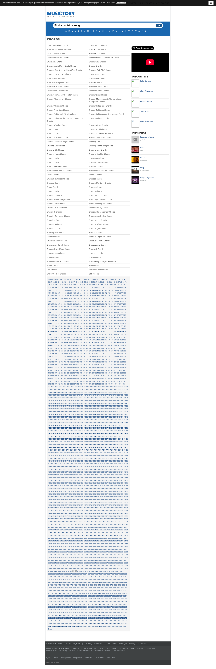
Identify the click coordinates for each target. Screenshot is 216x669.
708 (62, 354)
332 (59, 312)
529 (49, 334)
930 (52, 378)
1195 (98, 411)
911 (71, 376)
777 (121, 359)
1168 (70, 409)
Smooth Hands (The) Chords (58, 199)
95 (103, 285)
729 (49, 356)
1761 (122, 489)
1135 (98, 403)
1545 (58, 461)
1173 (90, 409)
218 (93, 299)
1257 (106, 420)
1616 (102, 469)
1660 (118, 475)
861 (71, 370)
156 (55, 293)
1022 (126, 387)
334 (65, 312)
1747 (66, 489)
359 (65, 315)
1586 (62, 466)
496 (102, 329)
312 (74, 310)
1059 (114, 392)
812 (74, 365)
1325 (58, 431)
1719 (114, 483)
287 (74, 307)
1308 (70, 428)
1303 (50, 428)
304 (49, 310)
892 (90, 373)
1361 (122, 433)
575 (115, 337)
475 (115, 326)
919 (96, 376)
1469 (74, 450)
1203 (50, 414)
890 (84, 373)
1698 (110, 480)
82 (74, 285)
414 (81, 321)
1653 (90, 475)
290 (84, 307)
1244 (54, 420)
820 (99, 365)
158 (62, 293)
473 (109, 326)
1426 (62, 444)
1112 (86, 400)
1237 (106, 417)
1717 (106, 483)
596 (102, 340)
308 (62, 310)
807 (59, 365)
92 (96, 285)
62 (107, 282)
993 (93, 384)
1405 (58, 442)
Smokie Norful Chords (98, 129)
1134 (94, 403)
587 (74, 340)
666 (87, 348)
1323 (50, 431)
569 (96, 337)
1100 (118, 398)
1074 (94, 395)
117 (90, 287)
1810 (78, 497)
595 (99, 340)
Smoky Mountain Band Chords (59, 170)
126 (118, 287)
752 (121, 356)
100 (115, 285)
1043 (50, 392)
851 (118, 367)
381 (55, 318)
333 (62, 312)
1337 (106, 431)
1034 (94, 389)
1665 (58, 477)
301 (118, 307)
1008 (70, 387)
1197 (106, 411)
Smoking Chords (95, 141)
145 (99, 290)
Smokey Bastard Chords (99, 90)
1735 (98, 486)
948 (109, 378)
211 (71, 299)
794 (96, 362)
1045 (58, 392)
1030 (78, 389)
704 (49, 354)
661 (71, 348)
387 (74, 318)
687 (74, 351)
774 (112, 359)
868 (93, 370)
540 (84, 334)
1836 (102, 500)
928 (124, 376)
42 (63, 282)
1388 (70, 439)
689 (81, 351)
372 (105, 315)
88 (87, 285)
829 (49, 367)
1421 (122, 442)
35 (126, 279)
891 (87, 373)
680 (52, 351)
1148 (70, 406)
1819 (114, 497)
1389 (74, 439)
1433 (90, 444)
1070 (78, 395)
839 (81, 367)
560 (68, 337)
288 (77, 307)
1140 (118, 403)
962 (74, 381)
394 (96, 318)
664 (81, 348)
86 (83, 285)
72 (51, 285)
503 (124, 329)
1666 (62, 477)
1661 (122, 475)
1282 (126, 422)
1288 (70, 425)
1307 (66, 428)
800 (115, 362)
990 (84, 384)
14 (79, 279)
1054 (94, 392)
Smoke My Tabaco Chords (57, 45)
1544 (54, 461)
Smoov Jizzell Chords (55, 232)
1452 (86, 447)
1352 (86, 433)
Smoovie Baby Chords (56, 253)
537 (74, 334)
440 (84, 323)
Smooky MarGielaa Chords (100, 183)
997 (105, 384)
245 (99, 301)
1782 (126, 491)
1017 (106, 387)
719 (96, 354)
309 (65, 310)
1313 (90, 428)
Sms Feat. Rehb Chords (98, 269)
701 (118, 351)
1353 (90, 433)
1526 (62, 458)
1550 (78, 461)
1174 (94, 409)
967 (90, 381)
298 (109, 307)
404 (49, 321)
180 (52, 296)
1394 (94, 439)
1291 (82, 425)
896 (102, 373)
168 (93, 293)
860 (68, 370)
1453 (90, 447)
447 (105, 323)
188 (77, 296)
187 (74, 296)
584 (65, 340)
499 (112, 329)
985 (68, 384)
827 (121, 365)
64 (112, 282)
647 (105, 345)
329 (49, 312)
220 (99, 299)
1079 (114, 395)
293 (93, 307)
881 (55, 373)
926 (118, 376)
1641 (122, 472)
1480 (118, 450)
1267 (66, 422)
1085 (58, 398)
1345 (58, 433)
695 (99, 351)
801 (118, 362)
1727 (66, 486)
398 (109, 318)
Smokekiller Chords (54, 62)
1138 (110, 403)
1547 (66, 461)
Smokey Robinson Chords (99, 110)
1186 (62, 411)
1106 (62, 400)
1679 (114, 477)
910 (68, 376)
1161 (122, 406)
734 (65, 356)
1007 (66, 387)
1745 (58, 489)
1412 (86, 442)
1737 (106, 486)
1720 (118, 483)
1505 (58, 455)
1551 (82, 461)
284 (65, 307)
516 (87, 332)
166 (87, 293)
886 (71, 373)
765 (84, 359)
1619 (114, 469)
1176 (102, 409)
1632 (86, 472)
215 (84, 299)
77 (63, 285)
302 (121, 307)
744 (96, 356)
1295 (98, 425)
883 (62, 373)
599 (112, 340)
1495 (98, 453)
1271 (82, 422)
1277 (106, 422)
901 (118, 373)
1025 (58, 389)
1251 (82, 420)
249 (112, 301)
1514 (94, 455)
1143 (50, 406)
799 (112, 362)
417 (90, 321)
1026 (62, 389)
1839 (114, 500)
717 (90, 354)
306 (55, 310)
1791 (82, 494)
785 (68, 362)
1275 (98, 422)
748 (109, 356)
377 (121, 315)
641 (87, 345)
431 (55, 323)
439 (81, 323)
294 (96, 307)
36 (49, 282)
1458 (110, 447)
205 (52, 299)
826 (118, 365)
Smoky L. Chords (96, 166)
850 (115, 367)
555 (52, 337)
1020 (118, 387)
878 (124, 370)
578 (124, 337)
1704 (54, 483)
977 (121, 381)
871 (102, 370)
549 (112, 334)
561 (71, 337)
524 (112, 332)
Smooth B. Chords (54, 195)
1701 (122, 480)
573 (109, 337)
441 (87, 323)
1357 (106, 433)
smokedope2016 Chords (57, 53)
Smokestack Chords (97, 78)
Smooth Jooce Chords (56, 203)
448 (109, 323)
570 (99, 337)
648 (109, 345)
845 (99, 367)
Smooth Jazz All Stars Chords (101, 199)
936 (71, 378)
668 (93, 348)
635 (68, 345)
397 (105, 318)
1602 (126, 466)
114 (81, 287)
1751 (82, 489)
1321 (122, 428)
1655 (98, 475)
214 (81, 299)
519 (96, 332)
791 (87, 362)
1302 (126, 425)
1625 (58, 472)
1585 (58, 466)
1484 (54, 453)
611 (71, 343)
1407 (66, 442)
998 (109, 384)
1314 (94, 428)
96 (105, 285)
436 (71, 323)
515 (84, 332)
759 (65, 359)
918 (93, 376)
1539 (114, 458)
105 (52, 287)
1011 (82, 387)
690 (84, 351)
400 (115, 318)
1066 (62, 395)
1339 (114, 431)
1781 (122, 491)
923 (109, 376)
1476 (102, 450)
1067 (66, 395)
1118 (110, 400)
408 (62, 321)
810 (68, 365)
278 (124, 304)
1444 (54, 447)
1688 (70, 480)
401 (118, 318)
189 (81, 296)
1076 (102, 395)
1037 (106, 389)
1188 (70, 411)
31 (117, 279)
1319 (114, 428)
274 (112, 304)
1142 (126, 403)
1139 (114, 403)
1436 (102, 444)
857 (59, 370)
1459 (114, 447)
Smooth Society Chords (98, 208)
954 (49, 381)
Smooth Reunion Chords (57, 208)
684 (65, 351)
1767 (66, 491)
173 (109, 293)
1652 (86, 475)
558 (62, 337)
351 (118, 312)
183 (62, 296)
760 (68, 359)
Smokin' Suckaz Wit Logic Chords (60, 141)
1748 (70, 489)
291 (87, 307)
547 (105, 334)
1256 (102, 420)
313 (77, 310)
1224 (54, 417)
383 (62, 318)
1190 (78, 411)
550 (115, 334)
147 (105, 290)
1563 (50, 464)
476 (118, 326)
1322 (126, 428)
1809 (74, 497)
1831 (82, 500)
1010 (78, 387)
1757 (106, 489)
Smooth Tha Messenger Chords (102, 212)
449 (112, 323)
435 (68, 323)
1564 (54, 464)
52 (85, 282)
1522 (126, 455)
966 (87, 381)
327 (121, 310)
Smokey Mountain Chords (57, 106)
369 (96, 315)
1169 (74, 409)
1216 (102, 414)
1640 (118, 472)
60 (103, 282)
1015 (98, 387)
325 (115, 310)
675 (115, 348)
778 (124, 359)
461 (71, 326)
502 (121, 329)
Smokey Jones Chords (98, 95)
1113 (90, 400)
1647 (66, 475)
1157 (106, 406)
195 (99, 296)
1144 (54, 406)
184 (65, 296)
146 (102, 290)
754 (49, 359)
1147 (66, 406)
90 (92, 285)
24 (102, 279)
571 (102, 337)
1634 (94, 472)
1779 (114, 491)
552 (121, 334)
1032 (86, 389)
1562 (126, 461)
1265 (58, 422)
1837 (106, 500)
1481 (122, 450)
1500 (118, 453)
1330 (78, 431)
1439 (114, 444)
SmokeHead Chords (97, 53)
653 (124, 345)
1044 (54, 392)
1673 (90, 477)
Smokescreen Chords (97, 74)
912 (74, 376)
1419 (114, 442)
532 (59, 334)
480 (52, 329)
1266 (62, 422)
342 (90, 312)
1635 (98, 472)
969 (96, 381)
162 (74, 293)
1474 (94, 450)
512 (74, 332)
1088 (70, 398)
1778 (110, 491)
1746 (62, 489)
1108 (70, 400)
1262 (126, 420)
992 (90, 384)
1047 (66, 392)
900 (115, 373)
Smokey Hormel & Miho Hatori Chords (62, 95)
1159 (114, 406)
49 (78, 282)
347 (105, 312)
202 (121, 296)
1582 (126, 464)
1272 (86, 422)
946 (102, 378)
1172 (86, 409)
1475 (98, 450)
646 (102, 345)
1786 (62, 494)
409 (65, 321)
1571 (82, 464)
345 (99, 312)
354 (49, 315)
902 (121, 373)
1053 (90, 392)
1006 (62, 387)
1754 (94, 489)
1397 (106, 439)
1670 (78, 477)
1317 (106, 428)
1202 (126, 411)
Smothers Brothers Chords (58, 261)
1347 (66, 433)
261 (71, 304)
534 (65, 334)
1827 (66, 500)
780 (52, 362)
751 (118, 356)
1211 (82, 414)
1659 (114, 475)
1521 (122, 455)
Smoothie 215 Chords (98, 220)
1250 (78, 420)
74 (56, 285)
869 (96, 370)
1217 (106, 414)
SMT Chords (94, 274)
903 (124, 373)
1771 (82, 491)
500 (115, 329)
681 (55, 351)
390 (84, 318)
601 (118, 340)
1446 (62, 447)
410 (68, 321)
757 (59, 359)
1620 (118, 469)
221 (102, 299)
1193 (90, 411)
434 (65, 323)
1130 (78, 403)
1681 (122, 477)
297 (105, 307)
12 (75, 279)
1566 (62, 464)
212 (74, 299)
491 (87, 329)
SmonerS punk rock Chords (58, 179)
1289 (74, 425)
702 (121, 351)
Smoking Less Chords (98, 150)
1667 (66, 477)
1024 (54, 389)
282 (59, 307)
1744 (54, 489)
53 (87, 282)
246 (102, 301)
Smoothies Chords (54, 224)
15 (81, 279)
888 (77, 373)
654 (49, 348)
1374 (94, 436)
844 (96, 367)
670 (99, 348)
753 (124, 356)
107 (59, 287)
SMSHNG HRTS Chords (56, 274)
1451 (82, 447)
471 (102, 326)
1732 (86, 486)
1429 (74, 444)
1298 (110, 425)
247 (105, 301)
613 (77, 343)
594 (96, 340)
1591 (82, 466)
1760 (118, 489)
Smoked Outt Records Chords (59, 49)
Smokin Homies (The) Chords (101, 133)
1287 (66, 425)
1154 (94, 406)
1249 (74, 420)
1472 (86, 450)
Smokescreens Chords (56, 78)
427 (121, 321)
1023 (50, 389)
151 (118, 290)
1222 (126, 414)
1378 (110, 436)
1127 (66, 403)
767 (90, 359)
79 (67, 285)
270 (99, 304)
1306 (62, 428)
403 (124, 318)
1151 (82, 406)
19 (90, 279)
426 (118, 321)
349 (112, 312)
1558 (110, 461)
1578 (110, 464)
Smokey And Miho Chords (57, 90)
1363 (50, 436)
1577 (106, 464)
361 (71, 315)
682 (59, 351)
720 (99, 354)
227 (121, 299)
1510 (78, 455)
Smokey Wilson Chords (98, 125)
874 (112, 370)
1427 (66, 444)
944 (96, 378)
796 (102, 362)
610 (68, 343)
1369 (74, 436)
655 (52, 348)
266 (87, 304)
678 (124, 348)
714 (81, 354)
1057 (106, 392)
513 (77, 332)
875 (115, 370)
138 (77, 290)
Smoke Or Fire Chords (98, 45)
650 (115, 345)
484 (65, 329)
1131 (82, 403)
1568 (70, 464)
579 (49, 340)
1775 (98, 491)
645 (99, 345)
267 (90, 304)
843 (93, 367)
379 (49, 318)
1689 (74, 480)
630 (52, 345)
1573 (90, 464)
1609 (74, 469)
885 (68, 373)
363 (77, 315)
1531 (82, 458)
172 (105, 293)
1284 (54, 425)
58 (99, 282)
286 (71, 307)
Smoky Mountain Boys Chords (101, 170)
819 (96, 365)
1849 (74, 502)
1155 (98, 406)
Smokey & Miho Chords (98, 86)
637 (74, 345)
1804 (54, 497)
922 (105, 376)
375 (115, 315)
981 (55, 384)
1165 (58, 409)
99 (112, 285)
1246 (62, 420)
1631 (82, 472)
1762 (126, 489)
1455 (98, 447)
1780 (118, 491)
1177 (106, 409)
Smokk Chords (53, 158)
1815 (98, 497)
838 (77, 367)
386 (71, 318)
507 (59, 332)
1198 (110, 411)
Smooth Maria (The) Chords (100, 203)
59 (101, 282)
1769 (74, 491)
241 (87, 301)
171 (102, 293)
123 (109, 287)
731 (55, 356)
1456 (102, 447)
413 (77, 321)
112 (74, 287)
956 (55, 381)
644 (96, 345)
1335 (98, 431)
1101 (122, 398)
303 (124, 307)
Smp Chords (94, 265)
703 (124, 351)
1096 (102, 398)
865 (84, 370)
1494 (94, 453)
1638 (110, 472)
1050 (78, 392)
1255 (98, 420)
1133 (90, 403)
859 (65, 370)
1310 (78, 428)
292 (90, 307)
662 (74, 348)
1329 (74, 431)
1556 (102, 461)
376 (118, 315)
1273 (90, 422)
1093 (90, 398)
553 (124, 334)
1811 (82, 497)
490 (84, 329)
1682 (126, 477)
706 (55, 354)
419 (96, 321)
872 (105, 370)
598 (109, 340)
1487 (66, 453)
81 (71, 285)
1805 (58, 497)
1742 (126, 486)
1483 (50, 453)
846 (102, 367)
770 (99, 359)
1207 (66, 414)
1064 (54, 395)
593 (93, 340)
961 (71, 381)
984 (65, 384)
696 (102, 351)
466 (87, 326)
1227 (66, 417)
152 (121, 290)
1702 (126, 480)
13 (77, 279)
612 (74, 343)
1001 (119, 384)
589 (81, 340)
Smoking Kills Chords (55, 150)
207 (59, 299)
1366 (62, 436)
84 (78, 285)
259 (65, 304)
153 (124, 290)
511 (71, 332)
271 (102, 304)
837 (74, 367)
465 (84, 326)
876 (118, 370)
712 (74, 354)
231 (55, 301)
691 (87, 351)
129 (49, 290)
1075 (98, 395)
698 (109, 351)
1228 (70, 417)
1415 (98, 442)
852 (121, 367)
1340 (118, 431)
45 (69, 282)
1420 (118, 442)
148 (109, 290)
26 (106, 279)
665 (84, 348)
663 (77, 348)
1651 (82, 475)
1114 (94, 400)
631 (55, 345)
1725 (58, 486)
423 (109, 321)
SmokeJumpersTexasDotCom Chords (104, 57)
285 (68, 307)
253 (124, 301)
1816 (102, 497)
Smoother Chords (54, 220)
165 (84, 293)
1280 (118, 422)
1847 (66, 502)
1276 (102, 422)
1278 (110, 422)
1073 (90, 395)
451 (118, 323)
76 (60, 285)
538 (77, 334)
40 (58, 282)
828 (124, 365)
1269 (74, 422)
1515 (98, 455)
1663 (50, 477)
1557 (106, 461)
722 (105, 354)
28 (111, 279)
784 (65, 362)
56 (94, 282)
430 (52, 323)
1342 (126, 431)
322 (105, 310)
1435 (98, 444)
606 (55, 343)
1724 (54, 486)
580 (52, 340)
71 (49, 285)
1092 (86, 398)
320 (99, 310)
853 (124, 367)
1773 (90, 491)
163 (77, 293)
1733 (90, 486)
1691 (82, 480)
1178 (110, 409)
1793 (90, 494)
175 (115, 293)
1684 (54, 480)
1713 (90, 483)
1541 (122, 458)
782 (59, 362)
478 (124, 326)
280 (52, 307)
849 (112, 367)
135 (68, 290)
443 (93, 323)
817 (90, 365)
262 (74, 304)
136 (71, 290)
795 (99, 362)
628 (124, 343)
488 (77, 329)
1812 (86, 497)
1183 (50, 411)
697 (105, 351)
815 (84, 365)
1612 (86, 469)
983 (62, 384)
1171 (82, 409)
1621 (122, 469)
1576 (102, 464)
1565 (58, 464)
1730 (78, 486)
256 (55, 304)
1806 (62, 497)
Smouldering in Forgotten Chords (102, 261)
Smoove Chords (53, 236)
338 (77, 312)
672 (105, 348)
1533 (90, 458)
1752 (86, 489)
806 (55, 365)
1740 (118, 486)
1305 (58, 428)
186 (71, 296)
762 (74, 359)
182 (59, 296)
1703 (50, 483)
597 (105, 340)
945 (99, 378)
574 (112, 337)
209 (65, 299)
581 (55, 340)
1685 (58, 480)
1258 (110, 420)
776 (118, 359)
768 (93, 359)
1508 (70, 455)
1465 (58, 450)
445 (99, 323)
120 (99, 287)
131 (55, 290)
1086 (62, 398)
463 (77, 326)
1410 (78, 442)
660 (68, 348)
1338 (110, 431)
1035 (98, 389)
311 (71, 310)
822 (105, 365)
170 (99, 293)
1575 (98, 464)
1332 (86, 431)
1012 (86, 387)
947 (105, 378)
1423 (50, 444)
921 (102, 376)
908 (62, 376)
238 (77, 301)
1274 (94, 422)
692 (90, 351)
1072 (86, 395)
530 (52, 334)
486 (71, 329)
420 (99, 321)
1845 (58, 502)
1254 (94, 420)
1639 (114, 472)
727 (121, 354)
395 (99, 318)
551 (118, 334)
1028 (70, 389)
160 (68, 293)
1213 (90, 414)
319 (96, 310)
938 (77, 378)
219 (96, 299)
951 (118, 378)
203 (124, 296)
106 (55, 287)
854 (49, 370)
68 (121, 282)
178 (124, 293)
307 (59, 310)
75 (58, 285)
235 (68, 301)
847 (105, 367)
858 (62, 370)
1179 (114, 409)
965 (84, 381)
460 (68, 326)
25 (104, 279)
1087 (66, 398)
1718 (110, 483)
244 (96, 301)
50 (81, 282)
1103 (50, 400)
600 (115, 340)
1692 (86, 480)
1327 (66, 431)
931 (55, 378)
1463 (50, 450)
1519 (114, 455)
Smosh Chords (95, 257)
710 (68, 354)
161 (71, 293)
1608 (70, 469)
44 (67, 282)
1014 (94, 387)
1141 (122, 403)
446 (102, 323)
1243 (50, 420)
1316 (102, 428)
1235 (98, 417)
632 (59, 345)
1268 (70, 422)
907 (59, 376)
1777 (106, 491)
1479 (114, 450)
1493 (90, 453)
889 (81, 373)
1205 (58, 414)
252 (121, 301)
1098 (110, 398)
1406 (62, 442)
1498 (110, 453)
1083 (50, 398)
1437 (106, 444)
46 (71, 282)
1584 (54, 466)
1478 (110, 450)
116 (87, 287)
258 (62, 304)
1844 (54, 502)
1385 (58, 439)
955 (52, 381)
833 (62, 367)
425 (115, 321)
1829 (74, 500)
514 (81, 332)
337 (74, 312)
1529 (74, 458)
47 (74, 282)
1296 (102, 425)
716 (87, 354)
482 (59, 329)
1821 (122, 497)
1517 (106, 455)
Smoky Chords (53, 162)
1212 (86, 414)
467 (90, 326)
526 (118, 332)
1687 (66, 480)
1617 (106, 469)
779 (49, 362)
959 (65, 381)
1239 (114, 417)
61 (105, 282)
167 (90, 293)
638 (77, 345)
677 (121, 348)
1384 (54, 439)
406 (55, 321)
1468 (70, 450)
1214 (94, 414)
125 (115, 287)
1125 (58, 403)
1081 (122, 395)
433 (62, 323)
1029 (74, 389)
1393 (90, 439)
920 (99, 376)
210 (68, 299)
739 (81, 356)
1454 (94, 447)
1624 (54, 472)
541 (87, 334)
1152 (86, 406)
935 (68, 378)
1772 (86, 491)
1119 (114, 400)
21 (95, 279)
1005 (58, 387)
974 (112, 381)
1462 (126, 447)
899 (112, 373)
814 (81, 365)
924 (112, 376)
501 (118, 329)
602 (121, 340)
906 (55, 376)
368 (93, 315)
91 (94, 285)
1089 (74, 398)
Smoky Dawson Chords (98, 162)
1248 (70, 420)
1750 (78, 489)
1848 (70, 502)
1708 (70, 483)
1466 (62, 450)
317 (90, 310)
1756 (102, 489)
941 (87, 378)
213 (77, 299)
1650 (78, 475)
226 (118, 299)
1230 (78, 417)
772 (105, 359)
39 (56, 282)
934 (65, 378)
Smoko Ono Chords (97, 158)
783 (62, 362)
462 (74, 326)
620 (99, 343)
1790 (78, 494)
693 (93, 351)
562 (74, 337)
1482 (126, 450)
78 (65, 285)
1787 (66, 494)
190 (84, 296)
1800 (118, 494)
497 (105, 329)
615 (84, 343)
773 (109, 359)
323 (109, 310)
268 (93, 304)
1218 (110, 414)
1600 (118, 466)
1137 (106, 403)
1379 (114, 436)
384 (65, 318)
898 (109, 373)
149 (112, 290)
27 (108, 279)
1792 (86, 494)
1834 (94, 500)
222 (105, 299)
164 (81, 293)
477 (121, 326)
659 (65, 348)
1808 (70, 497)
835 (68, 367)
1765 (58, 491)
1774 (94, 491)
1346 (62, 433)
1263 (50, 422)
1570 (78, 464)
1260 (118, 420)
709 (65, 354)
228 (124, 299)
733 (62, 356)
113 (77, 287)
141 (87, 290)
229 (49, 301)
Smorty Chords (53, 257)
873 (109, 370)
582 (59, 340)
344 (96, 312)
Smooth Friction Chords (98, 195)
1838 (110, 500)
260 (68, 304)
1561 (122, 461)
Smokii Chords (53, 133)
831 (55, 367)
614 (81, 343)
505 (52, 332)
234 (65, 301)
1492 (86, 453)
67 (119, 282)
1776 (102, 491)
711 (71, 354)
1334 (94, 431)
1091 (82, 398)
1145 (58, 406)
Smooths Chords (54, 228)
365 (84, 315)
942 (90, 378)
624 (112, 343)
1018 (110, 387)
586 (71, 340)
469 (96, 326)
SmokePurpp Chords (97, 62)
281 (55, 307)
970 (99, 381)
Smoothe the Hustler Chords (100, 216)
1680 (118, 477)
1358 (110, 433)
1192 (86, 411)
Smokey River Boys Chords (58, 110)
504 (49, 332)
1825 (58, 500)
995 (99, 384)
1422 (126, 442)
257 (59, 304)
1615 (98, 469)
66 (117, 282)
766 (87, 359)
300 (115, 307)
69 (123, 282)
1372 (86, 436)
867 (90, 370)
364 (81, 315)
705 (52, 354)
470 (99, 326)
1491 (82, 453)
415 (84, 321)
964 (81, 381)
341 (87, 312)
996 (102, 384)
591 (87, 340)
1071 (82, 395)
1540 (118, 458)
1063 (50, 395)
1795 (98, 494)
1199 (114, 411)
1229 (74, 417)
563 (77, 337)
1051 (82, 392)
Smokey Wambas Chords (57, 125)
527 (121, 332)
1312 (86, 428)
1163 (50, 409)
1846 (62, 502)
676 (118, 348)
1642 (126, 472)
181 (55, 296)
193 (93, 296)
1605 (58, 469)
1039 (114, 389)
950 (115, 378)
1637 (106, 472)
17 (86, 279)
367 (90, 315)
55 (92, 282)
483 (62, 329)
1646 (62, 475)
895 (99, 373)
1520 (118, 455)
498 (109, 329)
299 (112, 307)
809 (65, 365)
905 (52, 376)
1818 (110, 497)
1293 (90, 425)
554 (49, 337)
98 (110, 285)
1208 (70, 414)
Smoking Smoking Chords (99, 154)
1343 (50, 433)
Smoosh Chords (95, 187)
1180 (118, 409)
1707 (66, 483)
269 (96, 304)
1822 (126, 497)
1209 (74, 414)
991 (87, 384)
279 (49, 307)
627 (121, 343)
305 (52, 310)
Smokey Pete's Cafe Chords (100, 106)
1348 (70, 433)
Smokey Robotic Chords (99, 118)
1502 (126, 453)
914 (81, 376)
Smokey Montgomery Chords (59, 99)
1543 (50, 461)
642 (90, 345)
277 (121, 304)
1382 (126, 436)
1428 (70, 444)
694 (96, 351)
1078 (110, 395)
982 (59, 384)
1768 (70, 491)
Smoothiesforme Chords (99, 224)
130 (52, 290)
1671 (82, 477)
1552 (86, 461)
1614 (94, 469)
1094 (94, 398)
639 (81, 345)
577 (121, 337)
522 (105, 332)
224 (112, 299)
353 (124, 312)
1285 (58, 425)
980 (52, 384)
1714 (94, 483)
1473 (90, 450)
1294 (94, 425)
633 (62, 345)
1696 (102, 480)
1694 (94, 480)
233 (62, 301)
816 (87, 365)
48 (76, 282)
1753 (90, 489)
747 (105, 356)
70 (125, 282)
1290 (78, 425)
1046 (62, 392)
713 (77, 354)
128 (124, 287)
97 (107, 285)
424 (112, 321)
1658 (110, 475)
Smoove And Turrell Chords (58, 245)
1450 (78, 447)
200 (115, 296)
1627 (66, 472)
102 (121, 285)
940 (84, 378)
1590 (78, 466)
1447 (66, 447)
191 (87, 296)
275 (115, 304)
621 (102, 343)
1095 (98, 398)
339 (81, 312)
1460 (118, 447)
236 (71, 301)
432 (59, 323)
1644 (54, 475)
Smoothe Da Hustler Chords (58, 216)
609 (65, 343)
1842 (126, 500)
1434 (94, 444)
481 (55, 329)
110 (68, 287)
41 (60, 282)
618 (93, 343)
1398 (110, 439)
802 (121, 362)
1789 (74, 494)
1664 (54, 477)
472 (105, 326)
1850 (78, 502)
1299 (114, 425)
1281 (122, 422)
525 (115, 332)
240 (84, 301)
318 (93, 310)
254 (49, 304)
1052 (86, 392)
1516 (102, 455)
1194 (94, 411)
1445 (58, 447)
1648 (70, 475)
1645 (58, 475)
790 (84, 362)
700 (115, 351)
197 (105, 296)
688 (77, 351)
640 (84, 345)
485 (68, 329)
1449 (74, 447)
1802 (126, 494)
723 (109, 354)
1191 (82, 411)
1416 (102, 442)
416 (87, 321)
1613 (90, 469)
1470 (78, 450)
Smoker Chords (95, 66)
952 (121, 378)
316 (87, 310)
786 (71, 362)
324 (112, 310)
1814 (94, 497)
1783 (50, 494)
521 (102, 332)
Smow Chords (52, 265)
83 (76, 285)
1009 (74, 387)
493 (93, 329)
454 (49, 326)
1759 (114, 489)
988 (77, 384)
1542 (126, 458)
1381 (122, 436)
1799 (114, 494)
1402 (126, 439)
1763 (50, 491)
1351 (82, 433)
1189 (74, 411)
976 (118, 381)
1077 (106, 395)
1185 (58, 411)
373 (109, 315)
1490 (78, 453)
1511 (82, 455)
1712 (86, 483)
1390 (78, 439)
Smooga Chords (95, 179)
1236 (102, 417)
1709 (74, 483)
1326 (62, 431)
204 (49, 299)
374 (112, 315)
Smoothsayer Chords (97, 228)
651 (118, 345)
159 (65, 293)
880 (52, 373)
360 (68, 315)
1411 (82, 442)
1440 (118, 444)
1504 (54, 455)
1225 (58, 417)
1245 (58, 420)
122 (105, 287)
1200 (118, 411)
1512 (86, 455)
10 (70, 279)
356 (55, 315)
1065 (58, 395)
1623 (50, 472)
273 (109, 304)
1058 (110, 392)
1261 (122, 420)
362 (74, 315)
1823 (50, 500)
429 (49, 323)
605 (52, 343)
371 (102, 315)
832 (59, 367)
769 (96, 359)
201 (118, 296)
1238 (110, 417)
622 (105, 343)
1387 (66, 439)
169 (96, 293)
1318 (110, 428)
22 (97, 279)
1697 (106, 480)
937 (74, 378)
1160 (118, 406)
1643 (50, 475)
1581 (122, 464)
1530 (78, 458)
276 (118, 304)
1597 (106, 466)
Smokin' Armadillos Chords (58, 137)
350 (115, 312)
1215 (98, 414)
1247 (66, 420)
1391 (82, 439)
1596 (102, 466)
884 (65, 373)
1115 (98, 400)
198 (109, 296)
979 (49, 384)
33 (122, 279)
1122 (126, 400)
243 (93, 301)
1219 (114, 414)
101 (118, 285)
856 (55, 370)
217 (90, 299)
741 (87, 356)
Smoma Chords (95, 174)
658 (62, 348)
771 (102, 359)
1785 (58, 494)
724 (112, 354)
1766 (62, 491)
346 (102, 312)
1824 (54, 500)
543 (93, 334)
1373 (90, 436)
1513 (90, 455)
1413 (90, 442)
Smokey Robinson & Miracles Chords (62, 114)
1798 (110, 494)
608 (62, 343)
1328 (70, 431)
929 (49, 378)
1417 (106, 442)
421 (102, 321)
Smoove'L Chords (96, 249)
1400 (118, 439)
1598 (110, 466)
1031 (82, 389)
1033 (90, 389)
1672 (86, 477)
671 (102, 348)
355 (52, 315)
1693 (90, 480)
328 (124, 310)
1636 (102, 472)
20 (93, 279)
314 (81, 310)
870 (99, 370)
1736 (102, 486)
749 (112, 356)
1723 (50, 486)
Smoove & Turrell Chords (99, 241)
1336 (102, 431)
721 (102, 354)
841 (87, 367)
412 (74, 321)
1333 (90, 431)
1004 (54, 387)
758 (62, 359)
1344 (54, 433)
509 (65, 332)
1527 (66, 458)
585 (68, 340)
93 (99, 285)
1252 (86, 420)
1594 (94, 466)
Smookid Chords (53, 183)
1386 (62, 439)
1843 (50, 502)
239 (81, 301)
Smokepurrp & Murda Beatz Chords (61, 66)
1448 (70, 447)
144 (96, 290)
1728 (70, 486)
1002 (123, 384)
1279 (114, 422)
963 (77, 381)
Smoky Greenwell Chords (57, 166)
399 (112, 318)
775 (115, 359)
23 (99, 279)
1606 (62, 469)
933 (62, 378)
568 (93, 337)
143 (93, 290)
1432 (86, 444)
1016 (102, 387)
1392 (86, 439)
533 (62, 334)
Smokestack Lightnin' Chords (58, 82)
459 (65, 326)
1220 (118, 414)
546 (102, 334)
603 (124, 340)
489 (81, 329)
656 (55, 348)
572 (105, 337)
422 (105, 321)
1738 (110, 486)
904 (49, 376)
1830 (78, 500)
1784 (54, 494)
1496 (102, 453)
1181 (122, 409)
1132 (86, 403)
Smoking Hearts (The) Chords (101, 146)
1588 (70, 466)
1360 (118, 433)
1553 (90, 461)
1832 (86, 500)
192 (90, 296)
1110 (78, 400)
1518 (110, 455)
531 (55, 334)
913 (77, 376)
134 (65, 290)
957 (59, 381)
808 (62, 365)
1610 (78, 469)
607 (59, 343)
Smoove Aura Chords (97, 245)
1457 (106, 447)
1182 (126, 409)
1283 (50, 425)
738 (77, 356)
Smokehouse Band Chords (58, 57)
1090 (78, 398)
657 (59, 348)
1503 (50, 455)
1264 (54, 422)
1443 (50, 447)
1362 (126, 433)
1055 (98, 392)
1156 (102, 406)
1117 (106, 400)
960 (68, 381)
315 (84, 310)
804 (49, 365)
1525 (58, 458)
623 (109, 343)
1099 (114, 398)
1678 (110, 477)
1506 (62, 455)
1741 (122, 486)
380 (52, 318)
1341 (122, 431)
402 (121, 318)
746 (102, 356)
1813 (90, 497)
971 (102, 381)
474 (112, 326)
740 (84, 356)
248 (109, 301)
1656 (102, 475)
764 (81, 359)
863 (77, 370)
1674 (94, 477)
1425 (58, 444)
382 (59, 318)
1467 (66, 450)
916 (87, 376)
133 (62, 290)
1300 (118, 425)
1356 (102, 433)
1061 (122, 392)
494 (96, 329)
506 (55, 332)
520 (99, 332)
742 (90, 356)
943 (93, 378)
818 (93, 365)
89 (89, 285)
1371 (82, 436)
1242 (126, 417)
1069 (74, 395)
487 (74, 329)
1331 (82, 431)
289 (81, 307)
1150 (78, 406)
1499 (114, 453)
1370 (78, 436)
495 (99, 329)
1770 (78, 491)
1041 (122, 389)
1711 (82, 483)
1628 (70, 472)
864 (81, 370)
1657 (106, 475)
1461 (122, 447)
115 (84, 287)
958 (62, 381)
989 (81, 384)
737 (74, 356)
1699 (114, 480)
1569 (74, 464)
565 (84, 337)
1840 (118, 500)
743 (93, 356)
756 (55, 359)
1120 (118, 400)
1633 (90, 472)
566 (87, 337)
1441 (122, 444)
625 (115, 343)
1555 (98, 461)
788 (77, 362)
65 (114, 282)
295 (99, 307)
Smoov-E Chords (96, 232)
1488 (70, 453)
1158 (110, 406)
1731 (82, 486)
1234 (94, 417)
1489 (74, 453)
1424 (54, 444)
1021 (122, 387)
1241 (122, 417)
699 (112, 351)
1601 (122, 466)
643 (93, 345)
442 (90, 323)
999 (112, 384)
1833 (90, 500)
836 (71, 367)
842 (90, 367)
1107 (66, 400)
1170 (78, 409)
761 (71, 359)
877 (121, 370)
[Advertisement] (123, 14)
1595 (98, 466)
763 (77, 359)
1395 (98, 439)
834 (65, 367)
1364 (54, 436)
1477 (106, 450)
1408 (70, 442)
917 (90, 376)
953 (124, 378)
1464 (54, 450)
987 (74, 384)
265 (84, 304)
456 (55, 326)
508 (62, 332)
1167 (66, 409)
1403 (50, 442)
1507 (66, 455)
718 (93, 354)
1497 (106, 453)
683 (62, 351)
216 (87, 299)
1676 (102, 477)
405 (52, 321)
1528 (70, 458)
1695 (98, 480)
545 (99, 334)
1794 (94, 494)
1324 (54, 431)
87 (85, 285)
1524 (54, 458)
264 (81, 304)
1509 (74, 455)
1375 (98, 436)
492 (90, 329)
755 (52, 359)
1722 (126, 483)
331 (55, 312)
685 (68, 351)
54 (89, 282)
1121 (122, 400)
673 (109, 348)
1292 (86, 425)
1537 (106, 458)
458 (62, 326)
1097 (106, 398)
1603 (50, 469)
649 (112, 345)
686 (71, 351)
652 (121, 345)
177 (121, 293)
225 (115, 299)
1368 (70, 436)
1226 (62, 417)
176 (118, 293)
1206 (62, 414)
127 (121, 287)
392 (90, 318)
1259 (114, 420)
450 (115, 323)
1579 (114, 464)
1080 (118, 395)
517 (90, 332)
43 (65, 282)
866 (87, 370)
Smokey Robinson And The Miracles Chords (106, 114)
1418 (110, 442)
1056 (102, 392)
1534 (94, 458)
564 (81, 337)
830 (52, 367)
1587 (66, 466)
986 (71, 384)
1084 (54, 398)
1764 (54, 491)
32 (120, 279)
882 (59, 373)
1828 (70, 500)
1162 (126, 406)
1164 (54, 409)
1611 (82, 469)
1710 (78, 483)
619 (96, 343)
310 (68, 310)
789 (81, 362)
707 (59, 354)
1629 (74, 472)
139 (81, 290)
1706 (62, 483)
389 (81, 318)
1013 (90, 387)
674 (112, 348)
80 (69, 285)
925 (115, 376)
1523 (50, 458)
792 (90, 362)
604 (49, 343)
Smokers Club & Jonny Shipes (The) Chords (64, 70)
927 (121, 376)
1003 (50, 387)
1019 (114, 387)
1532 (86, 458)
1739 (114, 486)
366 (87, 315)
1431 (82, 444)
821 (102, 365)
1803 (50, 497)
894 (96, 373)
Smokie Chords (53, 129)
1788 (70, 494)
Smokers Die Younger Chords (59, 74)
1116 (102, 400)
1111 (82, 400)
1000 (115, 384)
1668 (70, 477)
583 (62, 340)
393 (93, 318)
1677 (106, 477)
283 (62, 307)
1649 (74, 475)
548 (109, 334)
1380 (118, 436)
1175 (98, 409)
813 (77, 365)
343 (93, 312)
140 (84, 290)
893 (93, 373)
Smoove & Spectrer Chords (100, 236)
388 (77, 318)
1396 (102, 439)
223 (109, 299)
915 (84, 376)
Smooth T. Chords (54, 212)
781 (55, 362)
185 (68, 296)
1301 (122, 425)
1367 (66, 436)
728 (124, 354)
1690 (78, 480)
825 (115, 365)
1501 (122, 453)
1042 (126, 389)
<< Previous (52, 279)
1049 (74, 392)
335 (68, 312)
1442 (126, 444)
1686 (62, 480)
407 (59, 321)
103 (124, 285)
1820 (118, 497)
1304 (54, 428)
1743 (50, 489)
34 (124, 279)
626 (118, 343)
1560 (118, 461)
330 (52, 312)
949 (112, 378)
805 (52, 365)
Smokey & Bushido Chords (58, 86)
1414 (94, 442)
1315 (98, 428)
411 (71, 321)
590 (84, 340)
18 (88, 279)
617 (90, 343)
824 (112, 365)
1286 (62, 425)
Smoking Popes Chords (56, 154)
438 (77, 323)
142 (90, 290)
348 (109, 312)
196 (102, 296)
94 (101, 285)
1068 (70, 395)
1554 (94, 461)
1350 (78, 433)
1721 (122, 483)
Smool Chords (52, 187)
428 (124, 321)
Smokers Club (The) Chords (100, 70)
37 (51, 282)
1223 (50, 417)
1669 (74, 477)
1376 (102, 436)
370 (99, 315)
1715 (98, 483)
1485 (58, 453)
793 (93, 362)
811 (71, 365)
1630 (78, 472)
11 (72, 279)
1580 (118, 464)
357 (59, 315)
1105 (58, 400)
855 (52, 370)
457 (59, 326)
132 (59, 290)
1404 (54, 442)
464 (81, 326)
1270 (78, 422)
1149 (74, 406)
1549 (74, 461)
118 (93, 287)
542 (90, 334)
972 (105, 381)
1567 (66, 464)
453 (124, 323)
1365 (58, 436)
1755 (98, 489)
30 (115, 279)
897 (105, 373)
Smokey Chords (95, 82)
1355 (98, 433)
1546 (62, 461)
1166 (62, 409)
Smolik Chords (53, 174)
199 (112, 296)
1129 (74, 403)
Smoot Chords (53, 191)
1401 (122, 439)
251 (118, 301)
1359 (114, 433)
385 (68, 318)
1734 (94, 486)
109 (65, 287)
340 (84, 312)
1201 (122, 411)
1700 (118, 480)
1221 (122, 414)
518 (93, 332)
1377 (106, 436)
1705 (58, 483)
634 (65, 345)
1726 (62, 486)
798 (109, 362)
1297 (106, 425)
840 (84, 367)
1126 (62, 403)
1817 (106, 497)
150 (115, 290)
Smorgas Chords (96, 253)
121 (102, 287)
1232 (86, 417)
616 (87, 343)
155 (52, 293)
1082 (126, 395)
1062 (126, 392)
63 (110, 282)
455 (52, 326)
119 (96, 287)
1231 (82, 417)
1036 (102, 389)
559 (65, 337)
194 (96, 296)
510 (68, 332)
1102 (126, 398)
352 (121, 312)
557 (59, 337)
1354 (94, 433)
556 (55, 337)
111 (71, 287)
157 (59, 293)
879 (49, 373)
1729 (74, 486)
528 (124, 332)
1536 (102, 458)
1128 (70, 403)
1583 (50, 466)
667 (90, 348)
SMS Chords (52, 269)
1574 (94, 464)
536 (71, 334)
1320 (118, 428)
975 (115, 381)
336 (71, 312)
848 (109, 367)
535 (68, 334)
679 (49, 351)
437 (74, 323)
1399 (114, 439)
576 (118, 337)
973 (109, 381)
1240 (118, 417)
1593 (90, 466)
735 (68, 356)
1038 (110, 389)
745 (99, 356)
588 (77, 340)
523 (109, 332)
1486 (62, 453)
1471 (82, 450)
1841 (122, 500)
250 (115, 301)
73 (53, 285)
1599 (114, 466)
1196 (102, 411)
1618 (110, 469)
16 (84, 279)
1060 (118, 392)
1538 (110, 458)
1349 (74, 433)
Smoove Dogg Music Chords (58, 249)
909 (65, 376)
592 (90, 340)
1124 (54, 403)
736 (71, 356)
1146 (62, 406)
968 (93, 381)
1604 (54, 469)
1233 (90, 417)
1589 (74, 466)
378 (124, 315)
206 (55, 299)
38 (53, 282)
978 (124, 381)
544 (96, 334)
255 (52, 304)
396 (102, 318)
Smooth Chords (95, 191)
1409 (74, 442)
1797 (106, 494)
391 (87, 318)
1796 (102, 494)
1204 (54, 414)
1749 (74, 489)
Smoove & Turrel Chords (57, 241)
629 (49, 345)
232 (59, 301)
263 (77, 304)
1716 (102, 483)
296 (102, 307)
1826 (62, 500)
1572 (86, 464)
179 (49, 296)
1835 (98, 500)
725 (115, 354)
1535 (98, 458)
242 (90, 301)
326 (118, 310)
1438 (110, 444)
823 (109, 365)
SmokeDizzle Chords (97, 49)
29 (113, 279)
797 (105, 362)
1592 (86, 466)
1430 (78, 444)
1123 (50, 403)
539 (81, 334)
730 (52, 356)
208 (62, 299)
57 (96, 282)
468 (93, 326)
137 (74, 290)
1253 (90, 420)
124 (112, 287)
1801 (122, 494)
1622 (126, 469)
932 (59, 378)
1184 (54, 411)
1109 (74, 400)
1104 (54, 400)
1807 (66, 497)
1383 (50, 439)
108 (62, 287)
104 (49, 287)
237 (74, 301)
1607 (66, 469)
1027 (66, 389)
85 (81, 285)
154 (49, 293)
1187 (66, 411)
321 (102, 310)
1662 (126, 475)
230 (52, 301)
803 (124, 362)
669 (96, 348)
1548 (70, 461)
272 (105, 304)
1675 (98, 477)
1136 (102, 403)
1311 (82, 428)
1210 (78, 414)
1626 (62, 472)
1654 (94, 475)
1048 (70, 392)
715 (84, 354)
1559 (114, 461)
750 (115, 356)
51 (83, 282)
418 (93, 321)
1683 (50, 480)
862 (74, 370)
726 (118, 354)
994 (96, 384)
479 (49, 329)
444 (96, 323)
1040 (118, 389)
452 (121, 323)
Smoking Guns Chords (56, 146)
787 (74, 362)
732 (59, 356)
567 (90, 337)
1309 (74, 428)
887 (74, 373)
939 (81, 378)
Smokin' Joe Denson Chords (100, 137)
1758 (110, 489)
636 (71, 345)
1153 (90, 406)
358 (62, 315)
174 (112, 293)
